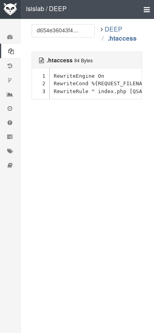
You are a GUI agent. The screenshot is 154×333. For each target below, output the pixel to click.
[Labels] (10, 151)
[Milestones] (10, 108)
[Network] (10, 80)
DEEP (58, 8)
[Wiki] (10, 165)
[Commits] (10, 65)
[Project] (10, 36)
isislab (35, 8)
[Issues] (10, 122)
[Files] (10, 50)
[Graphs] (10, 94)
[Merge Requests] (10, 136)
